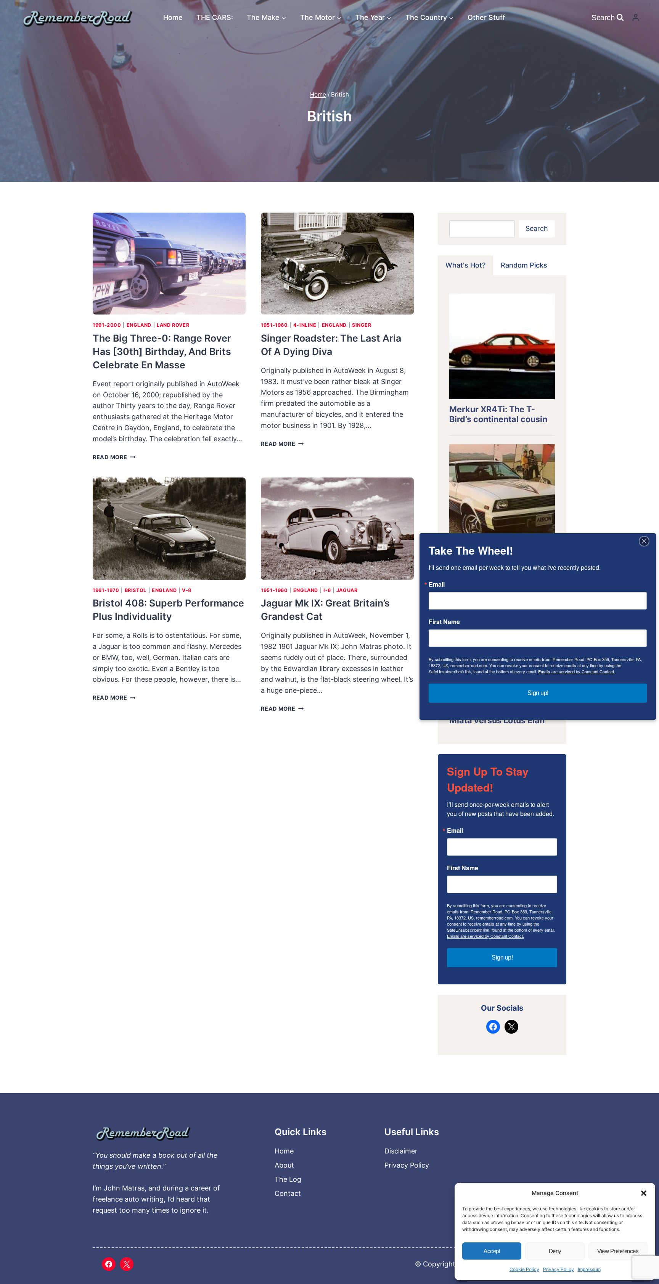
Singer (361, 325)
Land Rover (173, 325)
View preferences (617, 1251)
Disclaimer (401, 1151)
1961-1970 (106, 590)
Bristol (135, 590)
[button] (644, 1193)
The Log (288, 1179)
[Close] (644, 541)
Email (455, 831)
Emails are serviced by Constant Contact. (485, 936)
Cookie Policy (524, 1269)
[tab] (465, 265)
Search (537, 228)
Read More (114, 457)
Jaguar (347, 590)
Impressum (589, 1269)
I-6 (327, 590)
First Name (462, 868)
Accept (492, 1251)
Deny (555, 1251)
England (139, 325)
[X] (126, 1264)
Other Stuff (486, 17)
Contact (288, 1193)
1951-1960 (274, 325)
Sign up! (502, 957)
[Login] (636, 17)
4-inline (305, 325)
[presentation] (169, 264)
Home (173, 17)
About (284, 1165)
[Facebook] (109, 1264)
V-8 (186, 590)
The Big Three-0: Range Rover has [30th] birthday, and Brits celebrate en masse (162, 351)
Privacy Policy (558, 1269)
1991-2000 (107, 325)
